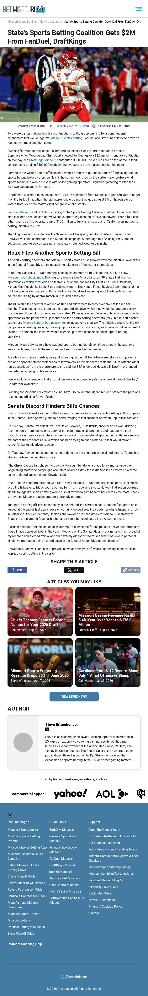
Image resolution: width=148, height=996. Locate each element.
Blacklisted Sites (99, 893)
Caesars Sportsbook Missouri (63, 838)
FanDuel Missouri (19, 212)
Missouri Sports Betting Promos (24, 838)
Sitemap (94, 913)
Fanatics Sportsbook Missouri (63, 850)
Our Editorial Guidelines (104, 843)
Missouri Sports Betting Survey (109, 867)
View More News (74, 696)
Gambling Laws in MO (103, 887)
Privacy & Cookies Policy (105, 906)
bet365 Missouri (60, 872)
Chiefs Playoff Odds (21, 876)
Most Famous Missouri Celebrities (23, 905)
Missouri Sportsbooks (23, 830)
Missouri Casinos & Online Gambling (25, 856)
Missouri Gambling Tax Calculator (110, 874)
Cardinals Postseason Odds (27, 896)
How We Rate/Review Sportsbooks (112, 836)
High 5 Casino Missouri (65, 891)
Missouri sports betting (66, 138)
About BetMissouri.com (104, 830)
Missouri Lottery (19, 920)
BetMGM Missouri (61, 830)
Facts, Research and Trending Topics (113, 849)
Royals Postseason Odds (25, 889)
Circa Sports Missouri (64, 885)
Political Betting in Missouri (26, 927)
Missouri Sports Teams (23, 914)
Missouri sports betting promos (44, 322)
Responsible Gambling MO (106, 880)
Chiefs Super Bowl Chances (26, 883)
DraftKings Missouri (42, 160)
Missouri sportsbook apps (25, 277)
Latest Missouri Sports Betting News (23, 867)
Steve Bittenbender (33, 125)
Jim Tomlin (123, 125)
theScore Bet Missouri (64, 878)
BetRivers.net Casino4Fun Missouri (66, 900)
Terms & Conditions (101, 900)
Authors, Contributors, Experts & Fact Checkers (113, 858)
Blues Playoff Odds (21, 933)
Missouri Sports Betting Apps (28, 847)
